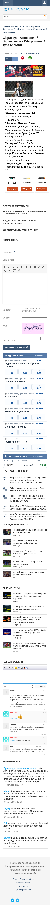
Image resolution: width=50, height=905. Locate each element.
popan (12, 690)
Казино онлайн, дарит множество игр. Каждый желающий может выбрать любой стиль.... (25, 841)
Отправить (40, 686)
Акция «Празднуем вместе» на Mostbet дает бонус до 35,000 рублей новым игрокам (27, 619)
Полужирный (4, 668)
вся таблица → (39, 456)
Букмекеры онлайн (23, 890)
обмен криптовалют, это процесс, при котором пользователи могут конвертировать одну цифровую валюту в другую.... (25, 795)
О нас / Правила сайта (23, 879)
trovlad (13, 724)
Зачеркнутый (12, 668)
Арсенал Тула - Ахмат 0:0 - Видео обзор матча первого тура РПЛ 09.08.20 (24, 212)
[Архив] (32, 686)
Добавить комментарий (16, 347)
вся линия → (40, 356)
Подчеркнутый (9, 668)
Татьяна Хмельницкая (30, 53)
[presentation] (5, 266)
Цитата (27, 668)
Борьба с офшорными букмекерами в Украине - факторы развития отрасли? (29, 596)
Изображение (21, 668)
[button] (5, 266)
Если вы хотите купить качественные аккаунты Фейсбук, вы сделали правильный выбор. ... (23, 811)
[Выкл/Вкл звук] (29, 686)
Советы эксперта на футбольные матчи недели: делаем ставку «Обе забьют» (29, 645)
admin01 (13, 712)
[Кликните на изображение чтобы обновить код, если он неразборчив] (33, 333)
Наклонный (7, 668)
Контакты (23, 886)
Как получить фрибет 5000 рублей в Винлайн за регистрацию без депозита (30, 632)
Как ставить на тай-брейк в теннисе (20, 230)
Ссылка (19, 668)
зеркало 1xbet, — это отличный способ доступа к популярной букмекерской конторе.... (25, 826)
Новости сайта (23, 883)
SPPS (10, 465)
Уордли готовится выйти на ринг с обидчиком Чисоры (19, 222)
